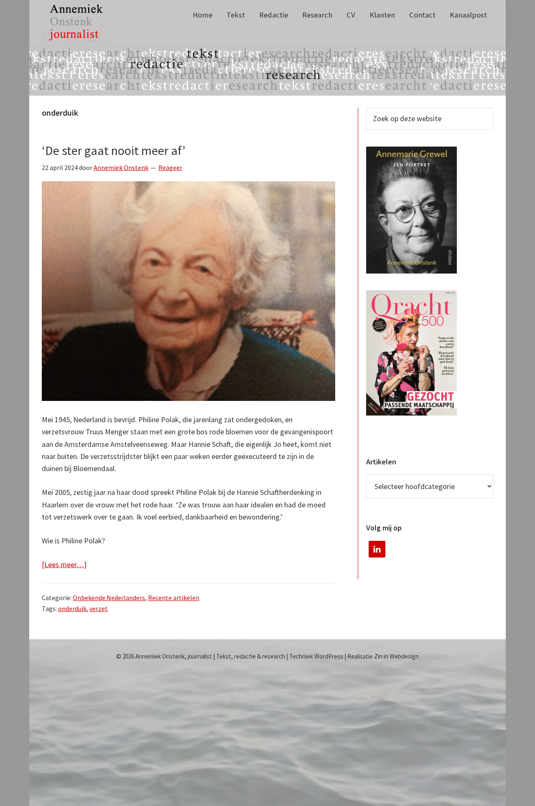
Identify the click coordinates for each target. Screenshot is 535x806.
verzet (98, 608)
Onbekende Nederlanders (109, 597)
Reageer (170, 167)
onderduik (72, 608)
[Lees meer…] (64, 564)
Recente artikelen (173, 597)
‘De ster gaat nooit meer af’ (114, 150)
